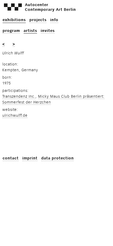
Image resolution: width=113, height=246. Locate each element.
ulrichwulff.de (15, 115)
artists (30, 31)
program (11, 31)
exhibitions (14, 20)
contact (11, 158)
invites (48, 31)
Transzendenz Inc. (18, 96)
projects (38, 20)
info (54, 20)
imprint (30, 158)
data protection (57, 158)
